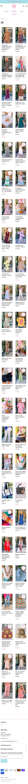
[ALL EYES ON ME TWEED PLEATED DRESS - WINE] (7, 235)
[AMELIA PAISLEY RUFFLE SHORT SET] (7, 320)
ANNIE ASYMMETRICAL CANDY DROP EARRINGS (5, 418)
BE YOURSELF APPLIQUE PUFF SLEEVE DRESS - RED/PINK (6, 556)
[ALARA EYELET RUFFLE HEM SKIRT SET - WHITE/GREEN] (7, 178)
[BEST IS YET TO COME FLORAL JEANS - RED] (7, 690)
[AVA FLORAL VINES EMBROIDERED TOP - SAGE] (7, 462)
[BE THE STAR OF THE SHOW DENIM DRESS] (20, 517)
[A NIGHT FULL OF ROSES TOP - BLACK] (20, 92)
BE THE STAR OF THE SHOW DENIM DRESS (20, 528)
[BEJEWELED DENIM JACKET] (20, 544)
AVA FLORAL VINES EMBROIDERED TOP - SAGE (7, 473)
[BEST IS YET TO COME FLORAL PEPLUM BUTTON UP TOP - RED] (20, 690)
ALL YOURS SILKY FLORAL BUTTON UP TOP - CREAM (20, 275)
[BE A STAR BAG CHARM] (20, 490)
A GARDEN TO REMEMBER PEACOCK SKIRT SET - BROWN (7, 75)
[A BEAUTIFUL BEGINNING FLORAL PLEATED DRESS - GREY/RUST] (7, 35)
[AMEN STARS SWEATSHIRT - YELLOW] (20, 320)
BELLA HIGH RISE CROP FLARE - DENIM (7, 612)
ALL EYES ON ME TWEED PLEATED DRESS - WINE (6, 247)
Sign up (4, 761)
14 (17, 714)
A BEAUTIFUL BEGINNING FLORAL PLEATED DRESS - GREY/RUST (7, 47)
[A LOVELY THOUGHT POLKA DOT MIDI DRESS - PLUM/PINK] (7, 92)
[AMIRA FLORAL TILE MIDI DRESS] (7, 348)
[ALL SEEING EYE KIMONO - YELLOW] (7, 264)
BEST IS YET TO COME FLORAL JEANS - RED (7, 701)
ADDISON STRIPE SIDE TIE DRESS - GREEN (19, 131)
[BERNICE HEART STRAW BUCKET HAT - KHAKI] (20, 632)
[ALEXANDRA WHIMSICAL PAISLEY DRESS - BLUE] (20, 178)
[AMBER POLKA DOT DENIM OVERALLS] (20, 293)
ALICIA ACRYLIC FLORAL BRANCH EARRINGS (19, 218)
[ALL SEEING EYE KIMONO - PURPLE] (20, 235)
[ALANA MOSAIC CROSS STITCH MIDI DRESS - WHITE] (20, 150)
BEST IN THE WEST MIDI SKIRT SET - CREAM (20, 673)
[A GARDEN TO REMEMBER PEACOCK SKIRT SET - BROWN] (7, 64)
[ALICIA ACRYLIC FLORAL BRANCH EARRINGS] (20, 207)
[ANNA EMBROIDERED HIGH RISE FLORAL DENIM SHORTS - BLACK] (7, 376)
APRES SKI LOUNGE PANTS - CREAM (6, 445)
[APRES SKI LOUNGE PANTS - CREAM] (7, 434)
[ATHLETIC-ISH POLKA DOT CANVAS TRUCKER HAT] (20, 434)
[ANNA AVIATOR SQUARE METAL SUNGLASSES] (20, 348)
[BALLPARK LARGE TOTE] (7, 490)
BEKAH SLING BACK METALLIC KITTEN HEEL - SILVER (20, 585)
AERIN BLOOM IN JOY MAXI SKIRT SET (7, 160)
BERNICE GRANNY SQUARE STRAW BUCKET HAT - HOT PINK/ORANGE (6, 644)
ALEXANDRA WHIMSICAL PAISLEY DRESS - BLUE (20, 190)
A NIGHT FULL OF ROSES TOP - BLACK (20, 103)
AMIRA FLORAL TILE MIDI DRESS (6, 359)
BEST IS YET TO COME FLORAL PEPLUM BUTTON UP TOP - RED (20, 702)
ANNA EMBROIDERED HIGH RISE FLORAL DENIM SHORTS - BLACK (7, 388)
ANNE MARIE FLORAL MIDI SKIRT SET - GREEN (20, 387)
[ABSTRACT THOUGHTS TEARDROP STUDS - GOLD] (7, 120)
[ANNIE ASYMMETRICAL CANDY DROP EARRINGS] (7, 406)
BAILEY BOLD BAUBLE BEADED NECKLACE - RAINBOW (20, 473)
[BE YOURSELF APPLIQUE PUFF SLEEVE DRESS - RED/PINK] (7, 544)
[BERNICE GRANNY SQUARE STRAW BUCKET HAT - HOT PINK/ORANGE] (7, 632)
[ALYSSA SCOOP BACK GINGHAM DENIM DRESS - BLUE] (7, 293)
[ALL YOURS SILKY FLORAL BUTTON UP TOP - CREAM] (20, 264)
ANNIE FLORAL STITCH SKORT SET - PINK (20, 417)
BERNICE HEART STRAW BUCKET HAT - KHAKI (20, 643)
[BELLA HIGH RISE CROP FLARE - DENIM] (7, 602)
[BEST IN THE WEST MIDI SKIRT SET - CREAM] (20, 662)
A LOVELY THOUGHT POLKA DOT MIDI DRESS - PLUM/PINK (7, 104)
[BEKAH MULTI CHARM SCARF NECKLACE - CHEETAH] (7, 573)
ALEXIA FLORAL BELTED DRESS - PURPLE (6, 218)
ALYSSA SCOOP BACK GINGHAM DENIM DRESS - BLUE (7, 304)
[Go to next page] (20, 714)
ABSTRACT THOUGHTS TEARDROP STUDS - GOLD (7, 132)
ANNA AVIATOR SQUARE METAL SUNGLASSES (19, 360)
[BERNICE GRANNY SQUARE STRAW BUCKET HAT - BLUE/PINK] (20, 602)
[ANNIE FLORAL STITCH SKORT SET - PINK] (20, 406)
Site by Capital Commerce (6, 781)
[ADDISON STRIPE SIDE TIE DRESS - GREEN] (20, 120)
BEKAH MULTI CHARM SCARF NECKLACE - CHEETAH (7, 585)
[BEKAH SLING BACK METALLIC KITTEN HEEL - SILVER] (20, 573)
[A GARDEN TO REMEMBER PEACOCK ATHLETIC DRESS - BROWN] (20, 35)
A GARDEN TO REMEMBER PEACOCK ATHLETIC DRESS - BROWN (20, 47)
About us (6, 777)
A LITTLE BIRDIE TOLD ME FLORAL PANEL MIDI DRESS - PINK (20, 75)
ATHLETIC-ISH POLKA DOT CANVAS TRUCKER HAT (20, 446)
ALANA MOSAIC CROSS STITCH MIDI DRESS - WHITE (20, 161)
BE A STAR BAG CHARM (18, 501)
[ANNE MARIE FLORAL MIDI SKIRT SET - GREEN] (20, 376)
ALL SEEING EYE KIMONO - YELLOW (6, 274)
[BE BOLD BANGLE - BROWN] (7, 517)
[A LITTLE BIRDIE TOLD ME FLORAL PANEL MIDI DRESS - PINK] (20, 64)
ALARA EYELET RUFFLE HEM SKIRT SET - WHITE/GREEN (7, 190)
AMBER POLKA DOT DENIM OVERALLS (20, 303)
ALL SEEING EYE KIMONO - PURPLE (20, 246)
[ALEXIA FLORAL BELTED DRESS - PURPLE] (7, 207)
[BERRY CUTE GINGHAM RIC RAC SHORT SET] (7, 662)
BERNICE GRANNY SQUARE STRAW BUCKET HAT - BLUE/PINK (19, 614)
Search (2, 777)
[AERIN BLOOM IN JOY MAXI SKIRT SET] (7, 150)
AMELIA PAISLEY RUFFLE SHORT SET (6, 330)
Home (2, 18)
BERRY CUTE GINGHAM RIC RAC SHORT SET (6, 673)
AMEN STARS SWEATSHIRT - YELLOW (19, 331)
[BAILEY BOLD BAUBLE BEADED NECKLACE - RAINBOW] (20, 462)
